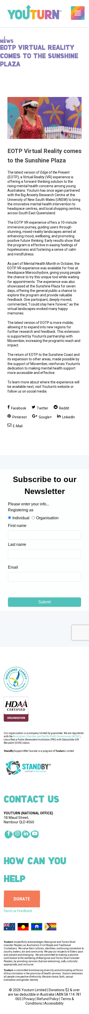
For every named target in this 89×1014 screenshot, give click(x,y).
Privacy (29, 999)
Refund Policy (48, 999)
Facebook (18, 408)
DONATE (22, 898)
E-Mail (17, 426)
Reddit (63, 408)
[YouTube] (35, 834)
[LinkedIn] (26, 834)
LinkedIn (68, 417)
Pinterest (19, 417)
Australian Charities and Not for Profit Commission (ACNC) (47, 736)
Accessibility (54, 1003)
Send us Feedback (18, 911)
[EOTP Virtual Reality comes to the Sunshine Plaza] (44, 118)
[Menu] (78, 13)
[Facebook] (9, 834)
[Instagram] (17, 834)
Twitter (42, 408)
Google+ (45, 417)
